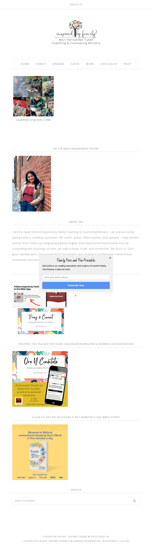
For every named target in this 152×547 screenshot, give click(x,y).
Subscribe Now (76, 285)
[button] (76, 260)
